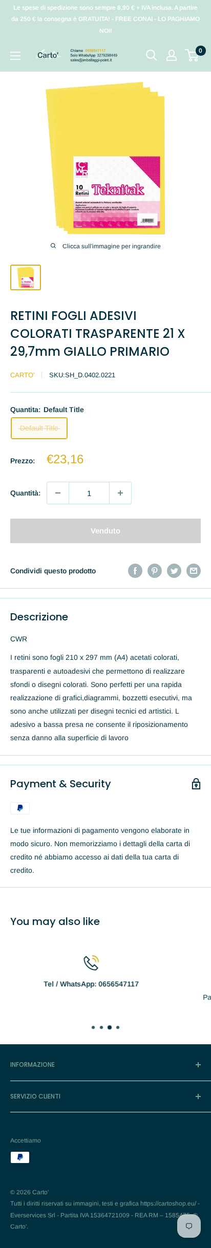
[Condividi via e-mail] (193, 571)
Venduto (105, 530)
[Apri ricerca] (151, 55)
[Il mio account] (171, 55)
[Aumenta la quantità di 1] (120, 493)
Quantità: (25, 493)
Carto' (22, 375)
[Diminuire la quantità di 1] (58, 493)
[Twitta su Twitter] (174, 571)
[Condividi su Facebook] (135, 571)
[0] (192, 55)
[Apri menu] (15, 56)
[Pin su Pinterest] (154, 571)
